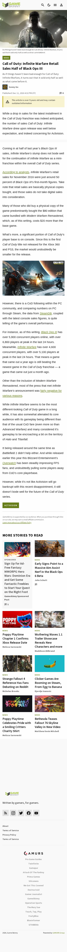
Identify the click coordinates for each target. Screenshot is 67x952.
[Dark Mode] (49, 5)
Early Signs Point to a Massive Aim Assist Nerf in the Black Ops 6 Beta (49, 570)
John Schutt (41, 580)
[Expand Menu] (55, 5)
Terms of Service (10, 830)
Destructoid (33, 889)
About (5, 826)
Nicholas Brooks (10, 691)
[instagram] (13, 813)
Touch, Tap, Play (33, 911)
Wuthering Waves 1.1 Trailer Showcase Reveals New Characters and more (48, 640)
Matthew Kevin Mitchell (47, 731)
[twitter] (21, 813)
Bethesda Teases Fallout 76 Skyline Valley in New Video (47, 723)
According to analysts (15, 172)
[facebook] (28, 813)
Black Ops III (49, 332)
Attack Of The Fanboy (33, 872)
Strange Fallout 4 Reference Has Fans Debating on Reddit (15, 683)
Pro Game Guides (33, 859)
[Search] (43, 5)
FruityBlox (33, 916)
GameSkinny (33, 898)
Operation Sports (33, 902)
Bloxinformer (33, 920)
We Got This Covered (33, 885)
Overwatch (9, 463)
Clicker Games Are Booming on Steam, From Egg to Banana (48, 683)
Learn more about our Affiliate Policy (16, 522)
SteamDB (46, 313)
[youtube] (36, 813)
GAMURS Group (59, 933)
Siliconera (33, 881)
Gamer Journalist (33, 894)
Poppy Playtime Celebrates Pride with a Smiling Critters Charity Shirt (16, 725)
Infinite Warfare (26, 347)
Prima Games (33, 876)
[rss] (5, 813)
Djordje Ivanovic (43, 691)
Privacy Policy (9, 834)
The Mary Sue (33, 907)
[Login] (61, 5)
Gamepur (33, 868)
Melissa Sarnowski (11, 646)
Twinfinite (33, 863)
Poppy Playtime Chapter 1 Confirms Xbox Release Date (15, 638)
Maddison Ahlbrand (45, 651)
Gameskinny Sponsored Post (16, 598)
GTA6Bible (33, 924)
